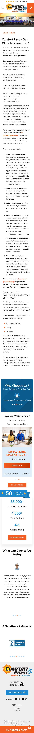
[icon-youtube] (23, 700)
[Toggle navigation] (3, 7)
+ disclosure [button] (26, 473)
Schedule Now (17, 465)
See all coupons (17, 485)
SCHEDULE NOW (17, 729)
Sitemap (25, 723)
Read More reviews (17, 537)
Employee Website (17, 725)
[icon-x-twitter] (19, 700)
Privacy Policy (17, 723)
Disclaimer (7, 723)
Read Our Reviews (21, 1)
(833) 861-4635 (17, 685)
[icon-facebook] (16, 700)
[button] (12, 404)
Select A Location (15, 692)
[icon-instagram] (26, 700)
